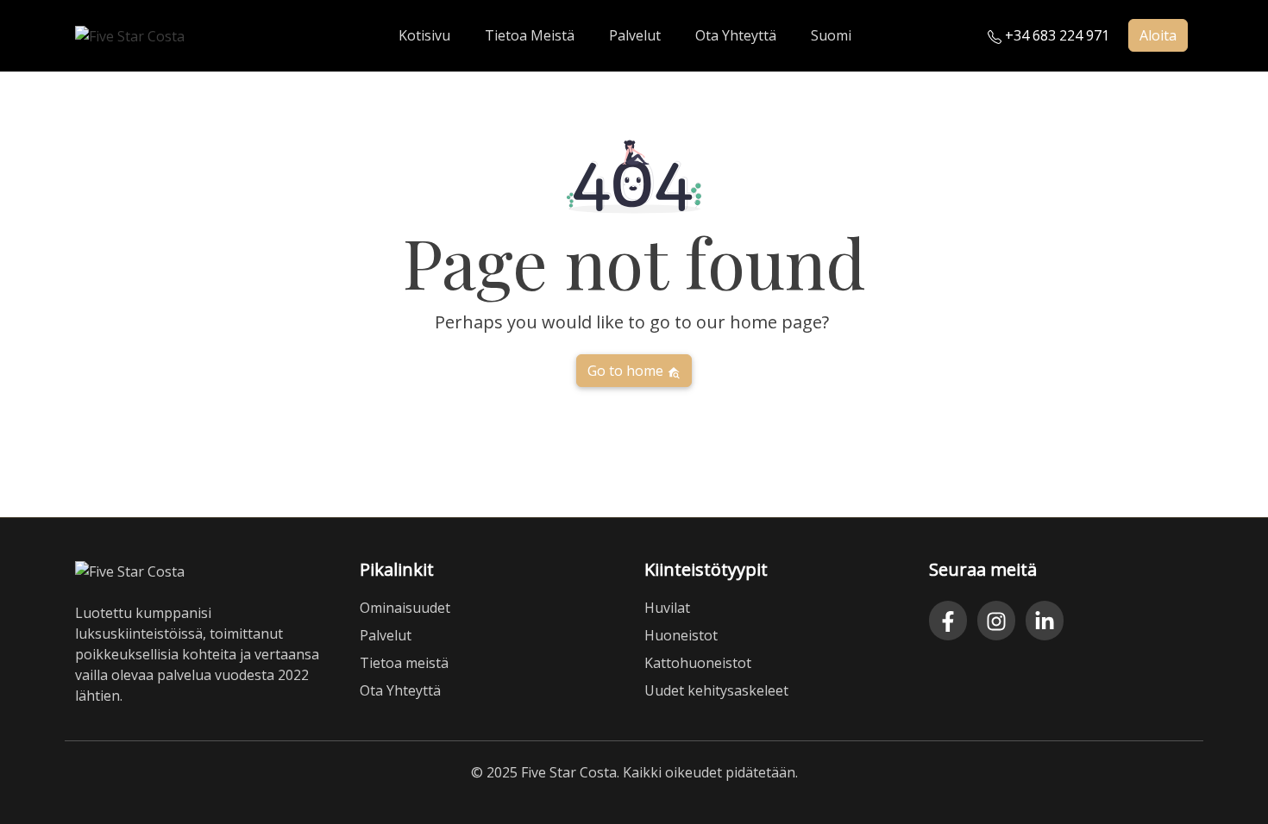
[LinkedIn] (1045, 620)
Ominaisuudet (405, 607)
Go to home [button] (627, 370)
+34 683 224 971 (1055, 35)
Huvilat (667, 607)
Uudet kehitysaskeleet (716, 690)
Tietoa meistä (404, 662)
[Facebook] (948, 620)
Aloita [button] (1158, 35)
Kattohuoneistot (697, 662)
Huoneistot (681, 635)
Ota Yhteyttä (400, 690)
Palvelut (385, 635)
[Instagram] (996, 620)
